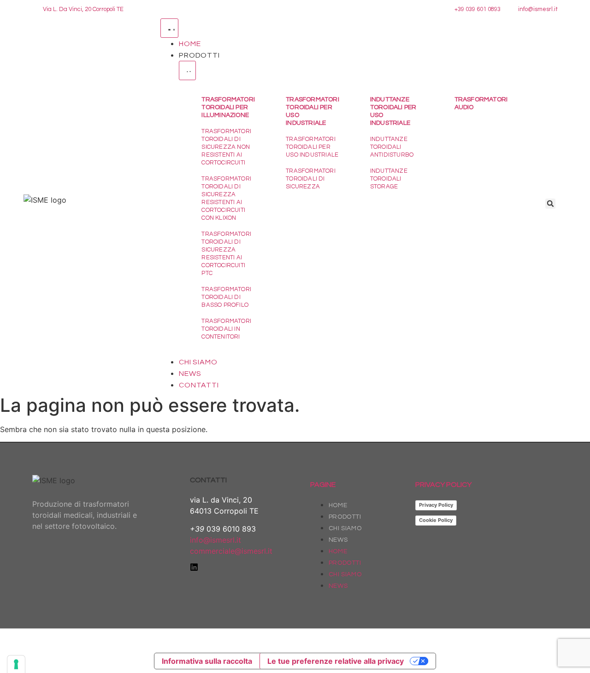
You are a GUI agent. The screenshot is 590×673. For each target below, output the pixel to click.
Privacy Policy (436, 505)
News (338, 540)
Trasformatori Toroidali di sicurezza (311, 179)
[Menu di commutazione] (169, 28)
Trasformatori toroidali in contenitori (226, 329)
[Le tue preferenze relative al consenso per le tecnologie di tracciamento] (16, 664)
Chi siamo (345, 528)
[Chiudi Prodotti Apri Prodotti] (187, 70)
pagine (323, 484)
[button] (550, 204)
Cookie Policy (436, 520)
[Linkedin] (194, 567)
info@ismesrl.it (215, 539)
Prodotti (345, 517)
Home (338, 505)
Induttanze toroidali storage (388, 179)
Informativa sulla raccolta (207, 661)
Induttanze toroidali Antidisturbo (391, 147)
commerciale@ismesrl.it (231, 551)
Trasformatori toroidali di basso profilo (226, 297)
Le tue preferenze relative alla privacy (335, 661)
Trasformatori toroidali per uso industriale (312, 147)
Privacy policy (443, 484)
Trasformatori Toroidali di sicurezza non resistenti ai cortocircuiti (226, 147)
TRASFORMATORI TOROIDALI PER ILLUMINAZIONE (228, 107)
